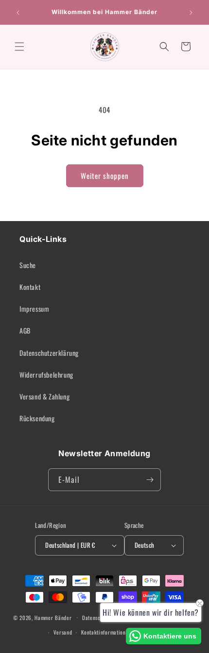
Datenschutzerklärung (49, 353)
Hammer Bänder (53, 617)
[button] (19, 46)
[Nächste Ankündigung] (191, 12)
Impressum (34, 308)
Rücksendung (37, 418)
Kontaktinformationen (106, 632)
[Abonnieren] (149, 479)
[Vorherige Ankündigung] (18, 12)
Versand (62, 632)
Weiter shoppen (105, 175)
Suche (27, 265)
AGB (25, 330)
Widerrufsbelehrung (46, 374)
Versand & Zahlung (44, 396)
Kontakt (29, 287)
